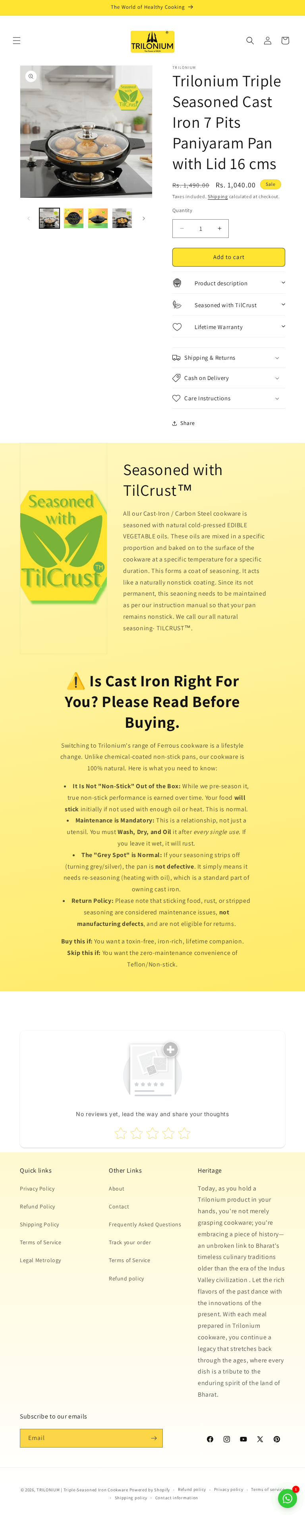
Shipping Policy (39, 1224)
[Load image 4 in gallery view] (122, 218)
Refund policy (126, 1278)
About (117, 1188)
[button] (16, 40)
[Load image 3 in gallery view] (98, 218)
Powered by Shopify (149, 1490)
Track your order (130, 1242)
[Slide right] (143, 218)
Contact (119, 1206)
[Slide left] (28, 218)
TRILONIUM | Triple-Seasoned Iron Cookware (82, 1490)
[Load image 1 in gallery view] (49, 218)
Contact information (176, 1497)
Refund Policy (37, 1206)
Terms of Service (41, 1242)
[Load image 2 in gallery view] (74, 218)
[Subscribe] (153, 1438)
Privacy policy (228, 1489)
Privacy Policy (37, 1188)
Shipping (218, 196)
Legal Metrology (40, 1260)
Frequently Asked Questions (145, 1224)
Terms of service (267, 1489)
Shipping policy (131, 1497)
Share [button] (187, 423)
